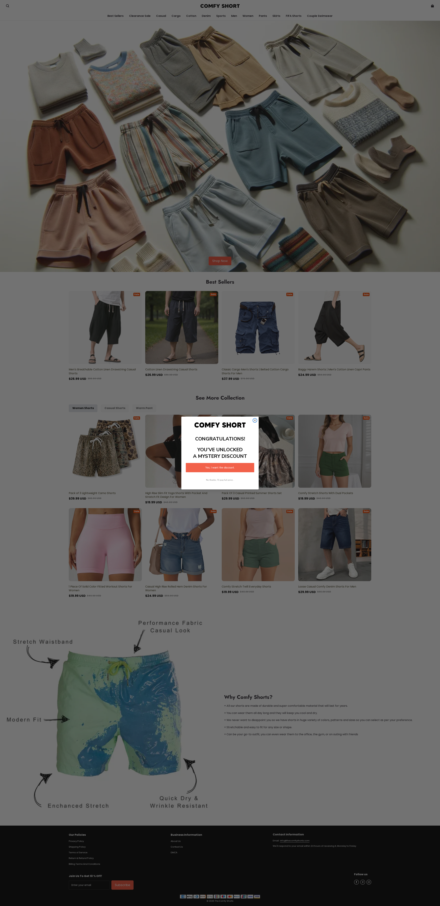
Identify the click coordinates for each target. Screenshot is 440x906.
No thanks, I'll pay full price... (220, 480)
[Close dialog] (255, 420)
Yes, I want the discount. (220, 467)
